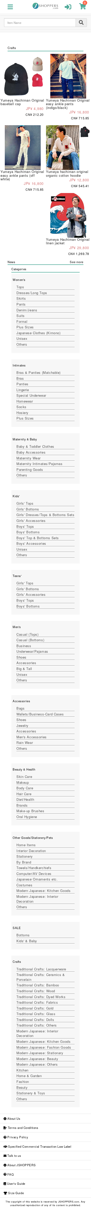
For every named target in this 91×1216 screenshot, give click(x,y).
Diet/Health (25, 799)
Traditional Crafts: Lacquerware (41, 969)
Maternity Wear (28, 458)
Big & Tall (24, 668)
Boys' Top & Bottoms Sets (37, 537)
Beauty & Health (24, 769)
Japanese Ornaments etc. (37, 879)
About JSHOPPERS (21, 1165)
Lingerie (22, 389)
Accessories (26, 662)
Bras (20, 378)
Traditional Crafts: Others (36, 1025)
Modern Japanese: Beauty (37, 1058)
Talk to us (14, 1156)
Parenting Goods (29, 469)
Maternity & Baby (25, 439)
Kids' (16, 496)
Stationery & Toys (30, 1093)
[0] (82, 7)
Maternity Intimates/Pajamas (39, 463)
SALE (17, 928)
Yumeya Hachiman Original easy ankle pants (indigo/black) (68, 104)
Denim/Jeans (26, 310)
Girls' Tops (24, 503)
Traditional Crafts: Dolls (35, 1019)
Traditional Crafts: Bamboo (37, 985)
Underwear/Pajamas (32, 651)
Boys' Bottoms (28, 532)
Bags (20, 708)
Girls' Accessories (31, 520)
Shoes (21, 657)
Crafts (17, 961)
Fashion (22, 1081)
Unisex (21, 338)
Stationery (24, 856)
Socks (21, 406)
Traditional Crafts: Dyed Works (40, 996)
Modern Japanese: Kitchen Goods (43, 890)
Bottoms (23, 935)
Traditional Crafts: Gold (35, 1008)
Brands (22, 805)
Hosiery (22, 412)
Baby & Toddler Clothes (35, 446)
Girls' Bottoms (27, 509)
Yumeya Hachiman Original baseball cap (22, 102)
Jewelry (22, 725)
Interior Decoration (31, 850)
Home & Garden (29, 1075)
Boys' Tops (25, 526)
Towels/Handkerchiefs (34, 867)
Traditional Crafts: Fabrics (37, 1002)
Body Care (24, 788)
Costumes (24, 885)
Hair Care (23, 793)
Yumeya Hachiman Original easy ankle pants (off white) (22, 175)
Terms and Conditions (22, 1128)
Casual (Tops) (27, 634)
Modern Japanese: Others (37, 1064)
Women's (19, 280)
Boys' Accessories (31, 543)
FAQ (10, 1174)
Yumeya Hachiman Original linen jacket (68, 241)
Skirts (21, 298)
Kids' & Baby (26, 940)
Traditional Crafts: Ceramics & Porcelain (40, 977)
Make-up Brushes (30, 810)
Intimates (19, 365)
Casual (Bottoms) (30, 639)
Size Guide (15, 1193)
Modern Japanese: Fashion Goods (43, 1047)
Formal (21, 321)
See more (76, 262)
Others (21, 344)
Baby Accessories (31, 452)
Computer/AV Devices (34, 873)
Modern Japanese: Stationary (39, 1052)
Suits (20, 315)
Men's (17, 627)
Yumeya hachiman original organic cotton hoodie (67, 173)
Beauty (22, 1087)
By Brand (23, 862)
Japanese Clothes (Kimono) (38, 332)
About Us (13, 1118)
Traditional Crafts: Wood (35, 990)
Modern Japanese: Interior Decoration (37, 899)
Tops (20, 286)
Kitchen (22, 1070)
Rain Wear (24, 742)
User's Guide (15, 1183)
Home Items (26, 844)
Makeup (22, 782)
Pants (21, 304)
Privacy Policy (17, 1137)
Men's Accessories (31, 736)
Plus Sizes (25, 327)
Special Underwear (31, 395)
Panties (22, 383)
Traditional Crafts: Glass (35, 1013)
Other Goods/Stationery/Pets (33, 838)
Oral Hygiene (26, 816)
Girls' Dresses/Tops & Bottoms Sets (45, 514)
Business (23, 645)
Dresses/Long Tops (31, 292)
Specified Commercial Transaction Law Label (39, 1146)
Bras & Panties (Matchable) (38, 372)
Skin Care (24, 776)
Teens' (17, 576)
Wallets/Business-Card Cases (40, 714)
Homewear (24, 401)
